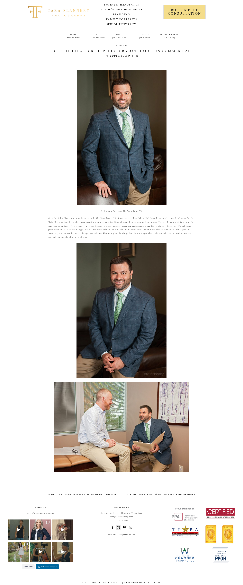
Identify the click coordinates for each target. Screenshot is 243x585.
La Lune (157, 583)
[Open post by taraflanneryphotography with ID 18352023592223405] (40, 552)
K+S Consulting (153, 218)
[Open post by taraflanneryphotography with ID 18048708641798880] (62, 552)
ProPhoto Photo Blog (137, 583)
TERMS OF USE (129, 535)
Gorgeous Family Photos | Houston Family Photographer (160, 494)
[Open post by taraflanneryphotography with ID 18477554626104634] (40, 529)
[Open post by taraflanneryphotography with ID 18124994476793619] (18, 529)
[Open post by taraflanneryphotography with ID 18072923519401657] (18, 552)
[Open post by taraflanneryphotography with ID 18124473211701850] (62, 529)
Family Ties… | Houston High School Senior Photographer (82, 494)
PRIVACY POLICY (115, 535)
